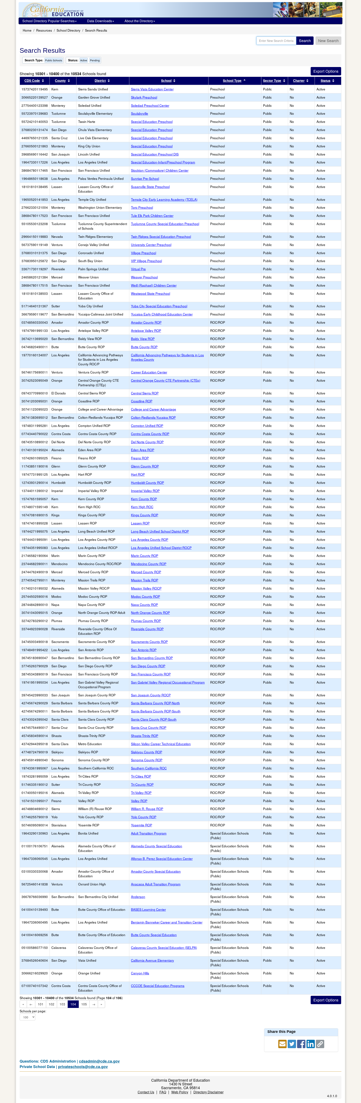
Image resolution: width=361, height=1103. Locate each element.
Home (27, 30)
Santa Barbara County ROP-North (155, 703)
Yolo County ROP (143, 816)
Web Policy (179, 1092)
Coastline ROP (141, 401)
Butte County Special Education (154, 934)
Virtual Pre (138, 269)
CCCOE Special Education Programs (157, 985)
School (166, 80)
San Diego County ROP (148, 666)
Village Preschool (143, 252)
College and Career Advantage (153, 409)
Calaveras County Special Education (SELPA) (164, 947)
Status (325, 80)
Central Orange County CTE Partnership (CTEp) (165, 380)
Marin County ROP (144, 555)
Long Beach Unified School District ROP (160, 531)
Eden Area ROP (142, 449)
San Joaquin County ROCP (151, 695)
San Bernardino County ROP (152, 657)
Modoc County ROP (145, 596)
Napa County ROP (144, 604)
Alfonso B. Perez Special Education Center (162, 858)
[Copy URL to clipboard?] (320, 1043)
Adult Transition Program (149, 833)
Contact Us (146, 1092)
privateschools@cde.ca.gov (83, 1066)
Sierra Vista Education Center (152, 89)
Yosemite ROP (141, 825)
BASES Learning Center (148, 909)
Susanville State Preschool (150, 186)
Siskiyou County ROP (146, 752)
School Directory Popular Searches (48, 20)
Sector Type (272, 80)
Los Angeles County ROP (149, 539)
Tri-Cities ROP (141, 776)
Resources (44, 30)
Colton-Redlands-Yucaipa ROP (153, 417)
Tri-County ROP (142, 784)
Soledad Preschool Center (150, 105)
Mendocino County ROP (148, 563)
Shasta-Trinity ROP (144, 735)
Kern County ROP (144, 498)
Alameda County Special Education (156, 846)
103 (62, 1004)
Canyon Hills (140, 973)
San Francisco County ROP (151, 674)
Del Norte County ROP (147, 441)
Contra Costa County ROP (150, 433)
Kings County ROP (144, 515)
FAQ (162, 1092)
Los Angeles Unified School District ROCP (161, 547)
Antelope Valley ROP (146, 330)
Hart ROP (138, 474)
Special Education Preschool (152, 121)
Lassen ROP (140, 523)
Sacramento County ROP (149, 641)
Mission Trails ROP (144, 580)
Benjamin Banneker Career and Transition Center (166, 922)
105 (84, 1004)
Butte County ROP (144, 346)
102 (51, 1004)
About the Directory (139, 20)
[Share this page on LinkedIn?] (311, 1043)
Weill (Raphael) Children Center (154, 285)
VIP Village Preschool (146, 260)
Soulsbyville (139, 113)
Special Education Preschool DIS (155, 154)
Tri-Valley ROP (141, 792)
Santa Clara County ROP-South (154, 719)
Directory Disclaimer (208, 1092)
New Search (328, 40)
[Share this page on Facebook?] (301, 1043)
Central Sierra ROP (145, 393)
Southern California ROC (149, 768)
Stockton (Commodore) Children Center (159, 170)
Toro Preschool (142, 207)
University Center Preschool (151, 244)
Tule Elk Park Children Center (152, 215)
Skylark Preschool (144, 97)
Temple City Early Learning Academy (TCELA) (164, 199)
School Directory (68, 30)
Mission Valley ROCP (146, 588)
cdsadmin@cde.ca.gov (99, 1061)
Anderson (138, 896)
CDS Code (32, 80)
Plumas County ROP (146, 620)
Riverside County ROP (147, 628)
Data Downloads (99, 20)
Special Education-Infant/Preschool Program (163, 162)
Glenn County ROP (145, 466)
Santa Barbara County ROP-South (155, 711)
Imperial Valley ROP (145, 490)
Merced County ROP (146, 572)
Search (305, 40)
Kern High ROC (142, 506)
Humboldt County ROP (147, 482)
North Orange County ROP (150, 612)
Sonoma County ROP (146, 760)
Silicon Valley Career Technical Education (161, 743)
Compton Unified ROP (147, 425)
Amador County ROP (146, 322)
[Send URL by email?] (283, 1043)
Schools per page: (33, 1011)
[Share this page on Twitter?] (292, 1043)
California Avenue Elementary (152, 960)
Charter (299, 80)
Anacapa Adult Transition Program (155, 884)
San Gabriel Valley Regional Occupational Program (168, 682)
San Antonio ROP (143, 649)
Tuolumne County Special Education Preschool (165, 223)
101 (40, 1004)
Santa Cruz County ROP (148, 727)
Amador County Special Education (156, 871)
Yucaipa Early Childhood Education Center (162, 314)
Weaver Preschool (144, 277)
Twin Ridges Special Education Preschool (161, 236)
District (100, 80)
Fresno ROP (140, 458)
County (60, 80)
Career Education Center (149, 372)
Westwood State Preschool (150, 293)
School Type (232, 80)
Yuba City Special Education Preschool (159, 306)
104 (73, 1004)
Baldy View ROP (143, 338)
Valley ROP (139, 800)
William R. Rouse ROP (147, 808)
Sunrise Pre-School (145, 178)
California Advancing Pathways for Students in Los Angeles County (167, 357)
